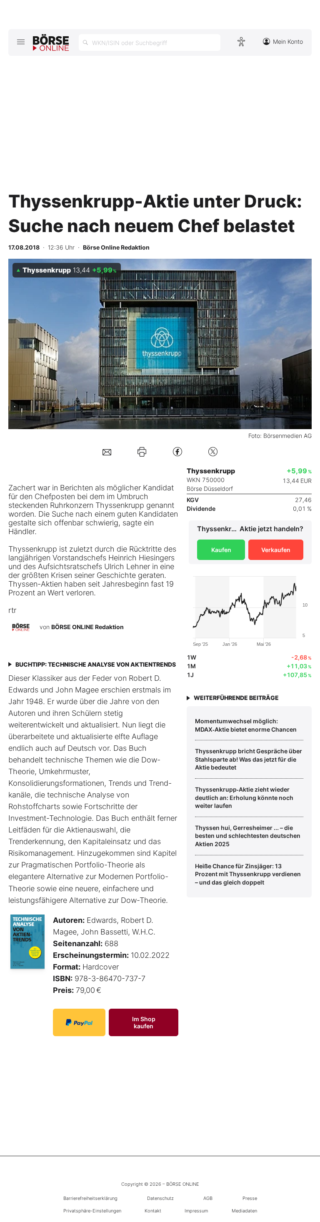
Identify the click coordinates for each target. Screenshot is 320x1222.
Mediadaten (244, 1211)
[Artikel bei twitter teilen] (212, 451)
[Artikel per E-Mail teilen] (107, 451)
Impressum (196, 1211)
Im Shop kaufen (143, 1022)
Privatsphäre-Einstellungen (92, 1211)
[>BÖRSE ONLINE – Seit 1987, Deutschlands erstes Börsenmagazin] (51, 42)
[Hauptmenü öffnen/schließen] (20, 41)
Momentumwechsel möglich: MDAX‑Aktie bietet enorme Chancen (246, 725)
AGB (207, 1198)
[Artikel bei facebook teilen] (177, 451)
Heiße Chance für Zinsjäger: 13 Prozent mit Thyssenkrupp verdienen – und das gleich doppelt (248, 874)
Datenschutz (160, 1198)
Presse (249, 1198)
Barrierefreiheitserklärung (90, 1198)
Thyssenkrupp (119, 505)
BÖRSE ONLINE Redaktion (87, 626)
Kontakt (153, 1211)
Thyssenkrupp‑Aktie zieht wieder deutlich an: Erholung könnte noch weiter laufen (244, 797)
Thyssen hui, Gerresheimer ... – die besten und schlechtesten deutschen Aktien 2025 (247, 835)
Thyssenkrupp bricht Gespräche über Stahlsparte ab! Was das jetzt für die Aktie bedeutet (248, 759)
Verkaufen (275, 549)
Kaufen (221, 549)
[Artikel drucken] (141, 452)
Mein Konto (288, 41)
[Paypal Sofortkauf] (79, 1022)
